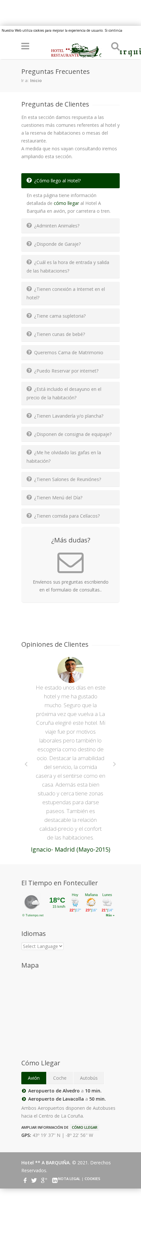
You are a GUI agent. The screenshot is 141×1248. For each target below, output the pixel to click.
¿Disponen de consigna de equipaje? (72, 434)
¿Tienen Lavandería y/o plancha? (68, 416)
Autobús (89, 1078)
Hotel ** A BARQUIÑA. (46, 1162)
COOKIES (92, 1178)
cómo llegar (66, 203)
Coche (60, 1078)
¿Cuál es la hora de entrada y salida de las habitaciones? (68, 266)
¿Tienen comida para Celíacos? (67, 516)
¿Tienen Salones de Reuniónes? (67, 479)
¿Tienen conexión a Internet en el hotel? (66, 293)
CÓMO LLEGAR (84, 1127)
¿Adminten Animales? (56, 226)
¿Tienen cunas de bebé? (59, 334)
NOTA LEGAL (69, 1178)
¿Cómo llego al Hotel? (57, 180)
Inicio (36, 80)
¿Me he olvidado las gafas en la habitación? (64, 456)
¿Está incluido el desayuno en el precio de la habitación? (64, 393)
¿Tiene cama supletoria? (60, 316)
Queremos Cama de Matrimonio (68, 352)
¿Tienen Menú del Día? (58, 497)
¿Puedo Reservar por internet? (66, 371)
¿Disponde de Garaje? (57, 244)
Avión (34, 1078)
